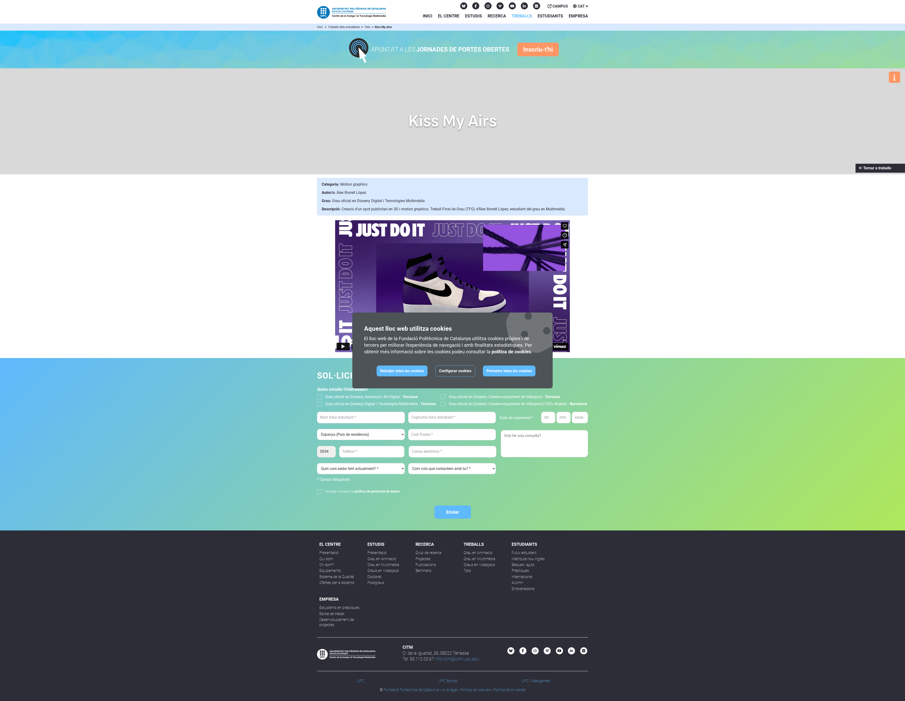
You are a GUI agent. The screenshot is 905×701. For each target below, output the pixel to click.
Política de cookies (475, 690)
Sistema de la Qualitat (336, 577)
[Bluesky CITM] (463, 5)
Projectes (423, 559)
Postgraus (375, 582)
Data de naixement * (517, 418)
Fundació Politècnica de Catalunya (411, 690)
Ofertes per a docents (336, 582)
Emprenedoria (523, 589)
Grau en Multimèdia (383, 564)
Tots (367, 27)
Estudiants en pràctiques (339, 607)
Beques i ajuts (523, 564)
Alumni (517, 582)
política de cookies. (512, 352)
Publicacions (425, 564)
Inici (427, 15)
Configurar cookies (455, 371)
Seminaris (423, 570)
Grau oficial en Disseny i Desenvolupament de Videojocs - (504, 397)
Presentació (328, 552)
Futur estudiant (524, 552)
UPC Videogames (536, 681)
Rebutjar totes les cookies (402, 371)
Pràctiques (520, 570)
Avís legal (449, 690)
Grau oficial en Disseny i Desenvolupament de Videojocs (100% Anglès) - (518, 404)
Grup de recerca (428, 552)
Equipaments (330, 570)
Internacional (522, 577)
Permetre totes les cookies (509, 371)
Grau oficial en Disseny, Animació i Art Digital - (371, 397)
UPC (360, 681)
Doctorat (374, 577)
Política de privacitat (509, 690)
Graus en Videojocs (383, 570)
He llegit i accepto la (362, 491)
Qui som (326, 559)
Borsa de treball (331, 613)
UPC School (448, 681)
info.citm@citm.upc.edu (457, 658)
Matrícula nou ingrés (528, 559)
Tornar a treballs (876, 168)
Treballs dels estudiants (344, 27)
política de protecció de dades (377, 491)
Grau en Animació (381, 559)
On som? (326, 564)
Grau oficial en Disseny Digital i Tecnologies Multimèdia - (380, 404)
